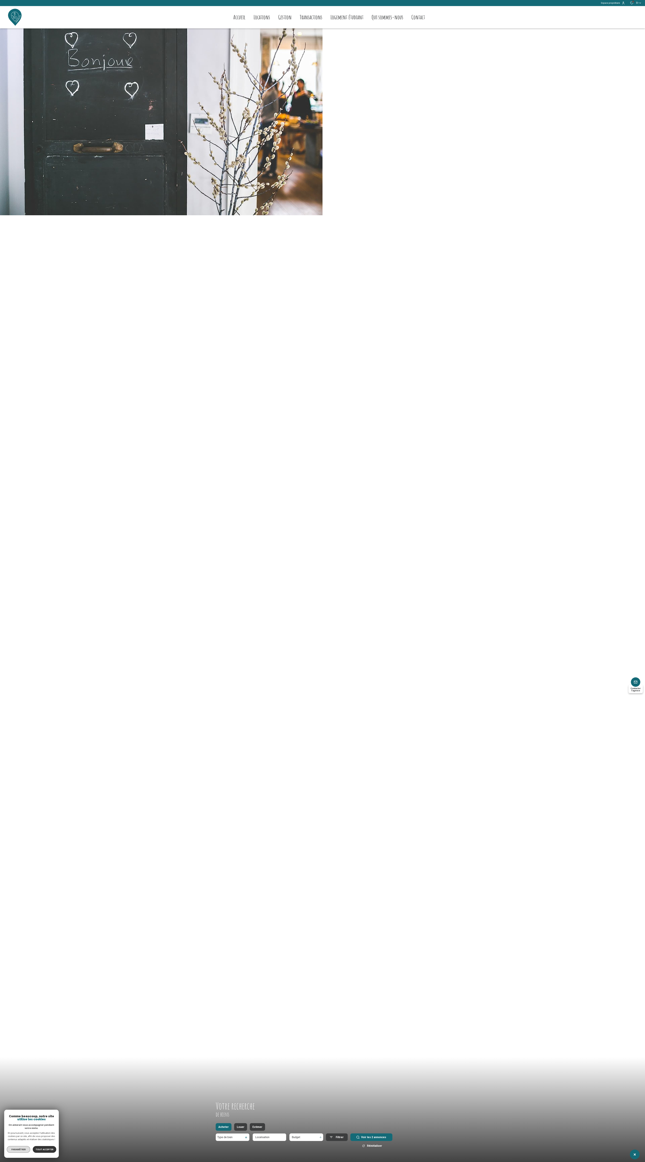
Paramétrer (18, 1149)
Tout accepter (44, 1149)
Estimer (257, 1127)
